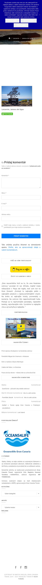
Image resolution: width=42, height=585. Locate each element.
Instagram (26, 567)
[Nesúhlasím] (39, 15)
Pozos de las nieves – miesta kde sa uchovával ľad (18, 372)
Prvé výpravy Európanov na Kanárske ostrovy (17, 351)
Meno (4, 193)
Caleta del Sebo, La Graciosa (11, 367)
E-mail (4, 203)
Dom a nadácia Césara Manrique (12, 362)
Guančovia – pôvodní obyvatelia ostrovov (16, 388)
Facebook (15, 567)
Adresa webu (6, 214)
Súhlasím (12, 21)
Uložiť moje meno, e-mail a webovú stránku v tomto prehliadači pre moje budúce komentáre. (22, 226)
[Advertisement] (21, 67)
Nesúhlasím (29, 21)
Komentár (5, 175)
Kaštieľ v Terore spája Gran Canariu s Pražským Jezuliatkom (21, 406)
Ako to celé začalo (29, 393)
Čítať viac (21, 25)
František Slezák (7, 397)
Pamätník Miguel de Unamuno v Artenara (15, 356)
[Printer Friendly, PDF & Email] (7, 114)
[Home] (10, 38)
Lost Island (21, 412)
